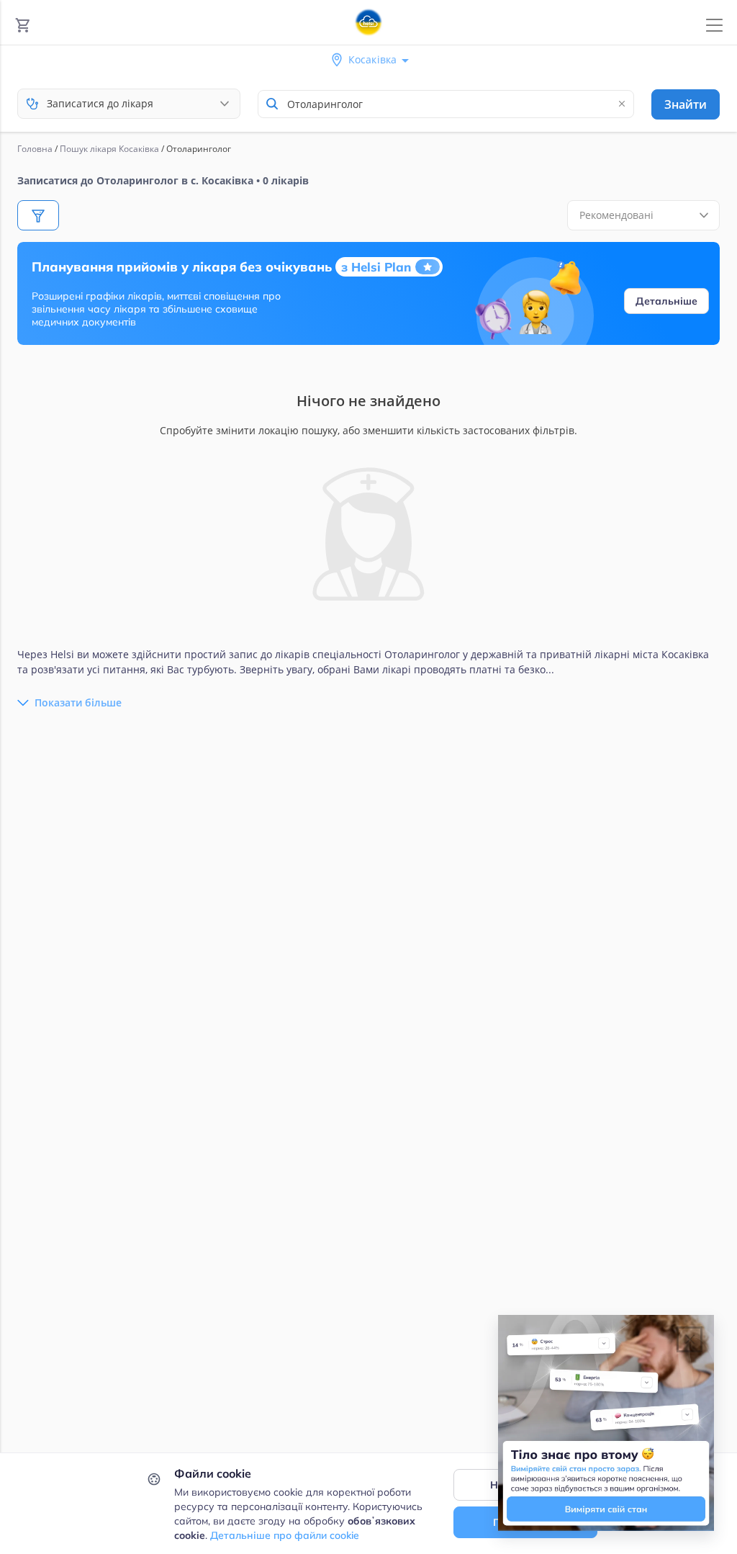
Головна (35, 149)
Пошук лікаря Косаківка (109, 149)
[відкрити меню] (714, 25)
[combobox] (446, 104)
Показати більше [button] (78, 702)
